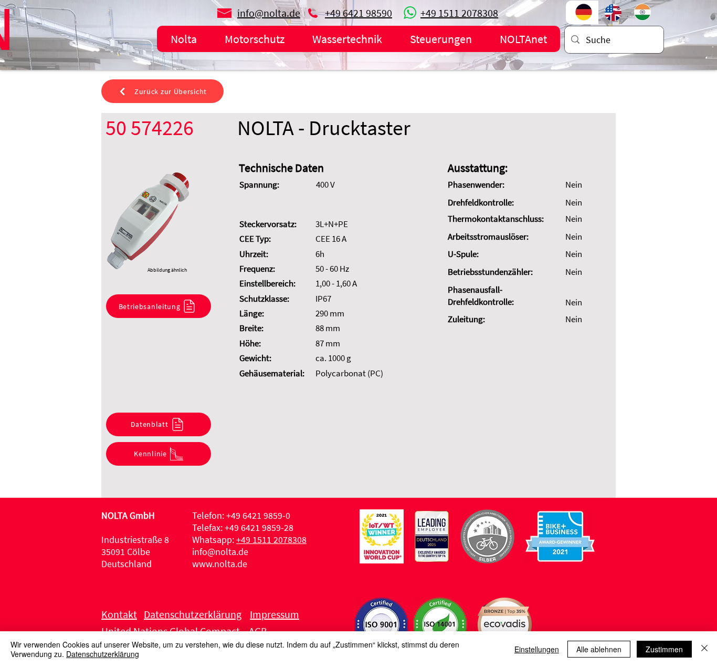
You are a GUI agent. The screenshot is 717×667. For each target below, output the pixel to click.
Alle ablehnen (598, 649)
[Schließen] (704, 649)
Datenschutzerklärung (102, 654)
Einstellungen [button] (536, 649)
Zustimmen (664, 649)
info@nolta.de (220, 552)
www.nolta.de (219, 564)
